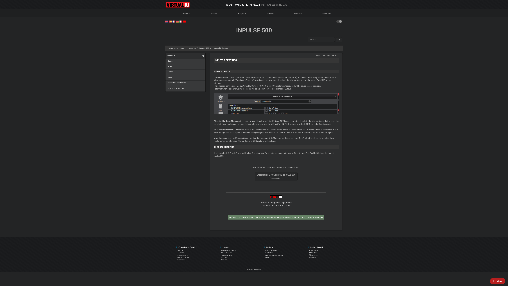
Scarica (214, 14)
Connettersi (326, 14)
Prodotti (186, 14)
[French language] (173, 21)
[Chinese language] (184, 21)
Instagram (314, 255)
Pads (169, 77)
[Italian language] (180, 21)
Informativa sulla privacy (274, 255)
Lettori (170, 72)
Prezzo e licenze (183, 257)
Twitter (313, 257)
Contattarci (269, 253)
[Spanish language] (170, 21)
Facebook (314, 250)
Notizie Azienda (271, 250)
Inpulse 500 (204, 48)
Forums (224, 260)
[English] (166, 21)
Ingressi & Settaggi (220, 48)
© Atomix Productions (254, 270)
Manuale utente (226, 253)
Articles (224, 257)
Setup (170, 61)
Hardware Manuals (176, 48)
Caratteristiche (182, 255)
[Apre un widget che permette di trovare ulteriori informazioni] (497, 281)
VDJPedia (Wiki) (227, 255)
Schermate (181, 260)
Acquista (242, 14)
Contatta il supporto (228, 250)
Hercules (192, 48)
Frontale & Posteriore (176, 83)
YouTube (314, 253)
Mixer (170, 66)
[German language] (177, 21)
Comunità (270, 14)
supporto (298, 14)
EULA (267, 257)
